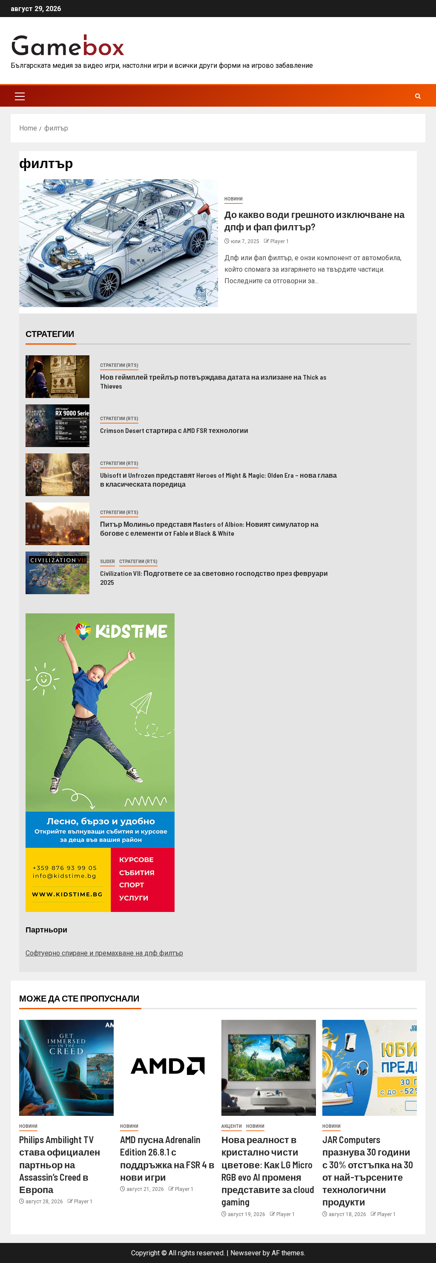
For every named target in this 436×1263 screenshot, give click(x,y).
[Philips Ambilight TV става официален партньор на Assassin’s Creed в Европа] (66, 1068)
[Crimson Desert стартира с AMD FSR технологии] (57, 425)
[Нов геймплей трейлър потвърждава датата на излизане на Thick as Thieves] (57, 376)
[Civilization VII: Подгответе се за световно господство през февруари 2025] (57, 573)
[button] (19, 96)
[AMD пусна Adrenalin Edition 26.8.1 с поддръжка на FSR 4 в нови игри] (167, 1068)
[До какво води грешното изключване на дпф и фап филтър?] (118, 243)
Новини (233, 199)
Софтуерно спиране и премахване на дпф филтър (104, 953)
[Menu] (19, 96)
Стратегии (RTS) (119, 365)
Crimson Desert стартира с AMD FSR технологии (175, 430)
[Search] (418, 96)
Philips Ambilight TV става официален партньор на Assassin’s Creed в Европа (59, 1164)
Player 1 (279, 241)
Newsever (245, 1253)
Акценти (231, 1126)
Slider (107, 561)
